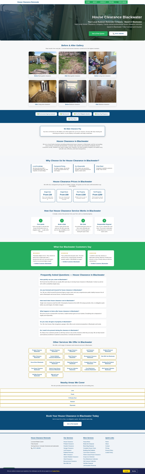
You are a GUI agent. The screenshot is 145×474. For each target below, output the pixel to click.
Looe (72, 390)
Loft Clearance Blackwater (90, 350)
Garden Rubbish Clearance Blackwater (54, 357)
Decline (134, 471)
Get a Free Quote (98, 33)
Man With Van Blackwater (108, 356)
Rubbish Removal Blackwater (108, 350)
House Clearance (68, 441)
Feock (72, 394)
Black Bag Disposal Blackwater (72, 363)
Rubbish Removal (68, 452)
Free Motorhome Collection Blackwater (90, 369)
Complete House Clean (89, 448)
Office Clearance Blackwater (37, 357)
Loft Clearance (67, 450)
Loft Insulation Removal (89, 465)
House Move (86, 441)
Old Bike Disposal (88, 463)
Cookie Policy (55, 471)
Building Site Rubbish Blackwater (108, 363)
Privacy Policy (109, 450)
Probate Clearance (69, 443)
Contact (103, 2)
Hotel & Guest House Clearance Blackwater (54, 369)
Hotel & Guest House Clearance (92, 454)
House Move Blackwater (37, 362)
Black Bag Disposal (88, 446)
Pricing (111, 2)
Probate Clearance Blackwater (37, 350)
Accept (126, 471)
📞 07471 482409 (121, 2)
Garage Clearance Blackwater (72, 350)
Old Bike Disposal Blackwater (37, 375)
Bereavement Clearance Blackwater (90, 357)
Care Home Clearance (89, 452)
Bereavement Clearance (70, 461)
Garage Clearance (68, 448)
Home (88, 2)
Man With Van (67, 463)
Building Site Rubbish (89, 450)
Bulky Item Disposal (88, 443)
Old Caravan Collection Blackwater (108, 369)
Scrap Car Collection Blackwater (72, 369)
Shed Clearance (68, 459)
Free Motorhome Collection (90, 459)
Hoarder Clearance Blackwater (55, 350)
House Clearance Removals (28, 2)
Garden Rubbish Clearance (71, 457)
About (95, 2)
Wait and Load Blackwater (55, 375)
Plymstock (72, 405)
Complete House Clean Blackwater (90, 363)
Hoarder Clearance (69, 446)
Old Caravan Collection (89, 461)
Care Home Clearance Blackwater (37, 369)
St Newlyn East (72, 398)
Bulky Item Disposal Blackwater (55, 363)
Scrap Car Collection (88, 457)
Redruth (72, 401)
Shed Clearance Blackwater (72, 357)
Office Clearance (68, 454)
